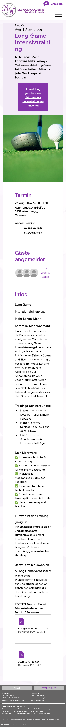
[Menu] (59, 14)
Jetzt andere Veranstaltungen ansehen (33, 101)
